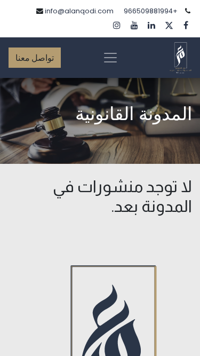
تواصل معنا (34, 57)
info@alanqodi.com (79, 10)
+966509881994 (151, 10)
